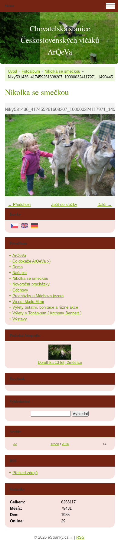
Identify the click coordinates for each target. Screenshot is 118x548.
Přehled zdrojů (25, 473)
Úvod (12, 71)
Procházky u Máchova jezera (38, 296)
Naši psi (19, 272)
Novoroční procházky (31, 284)
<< (15, 444)
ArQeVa (19, 255)
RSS (80, 537)
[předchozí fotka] (14, 155)
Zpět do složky (64, 204)
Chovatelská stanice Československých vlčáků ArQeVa (60, 40)
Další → (104, 204)
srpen (55, 444)
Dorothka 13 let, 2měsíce (60, 362)
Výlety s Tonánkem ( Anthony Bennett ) (46, 313)
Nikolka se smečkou (62, 71)
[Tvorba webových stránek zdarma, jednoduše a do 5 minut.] (72, 538)
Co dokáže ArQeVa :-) (31, 261)
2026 (65, 444)
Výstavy (19, 319)
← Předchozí (19, 204)
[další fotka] (105, 155)
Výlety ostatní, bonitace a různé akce (45, 307)
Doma (17, 267)
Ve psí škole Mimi (28, 301)
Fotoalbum (30, 71)
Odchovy (20, 290)
